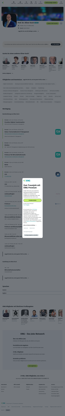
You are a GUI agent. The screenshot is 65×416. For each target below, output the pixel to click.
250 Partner (34, 209)
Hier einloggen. (26, 204)
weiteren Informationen (31, 221)
